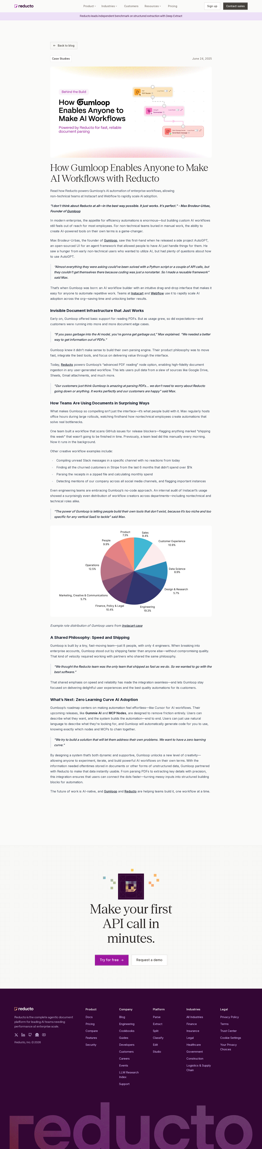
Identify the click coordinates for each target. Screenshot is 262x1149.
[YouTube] (44, 1035)
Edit (155, 1045)
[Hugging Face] (37, 1035)
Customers (131, 6)
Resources (152, 6)
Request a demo (149, 960)
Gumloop (110, 240)
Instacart (137, 293)
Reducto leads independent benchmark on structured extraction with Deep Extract (131, 16)
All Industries (194, 1017)
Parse (157, 1017)
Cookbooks (126, 1031)
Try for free (109, 960)
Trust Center (228, 1031)
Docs (89, 1017)
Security (91, 1045)
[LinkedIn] (23, 1035)
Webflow (157, 293)
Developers (126, 1045)
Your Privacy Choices (228, 1047)
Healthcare (193, 1045)
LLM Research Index (129, 1075)
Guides (123, 1038)
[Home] (24, 6)
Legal (190, 1038)
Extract (157, 1024)
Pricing (172, 6)
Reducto (67, 365)
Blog (122, 1017)
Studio (157, 1051)
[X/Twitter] (16, 1035)
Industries (108, 6)
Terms (224, 1024)
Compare (92, 1031)
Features (91, 1038)
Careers (124, 1058)
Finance (191, 1024)
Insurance (192, 1031)
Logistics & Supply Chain (198, 1068)
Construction (194, 1058)
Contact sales (235, 6)
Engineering (126, 1024)
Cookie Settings (230, 1038)
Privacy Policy (229, 1017)
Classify (158, 1038)
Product (88, 6)
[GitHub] (30, 1035)
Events (123, 1065)
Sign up (212, 6)
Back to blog (66, 45)
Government (194, 1051)
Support (124, 1084)
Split (155, 1031)
